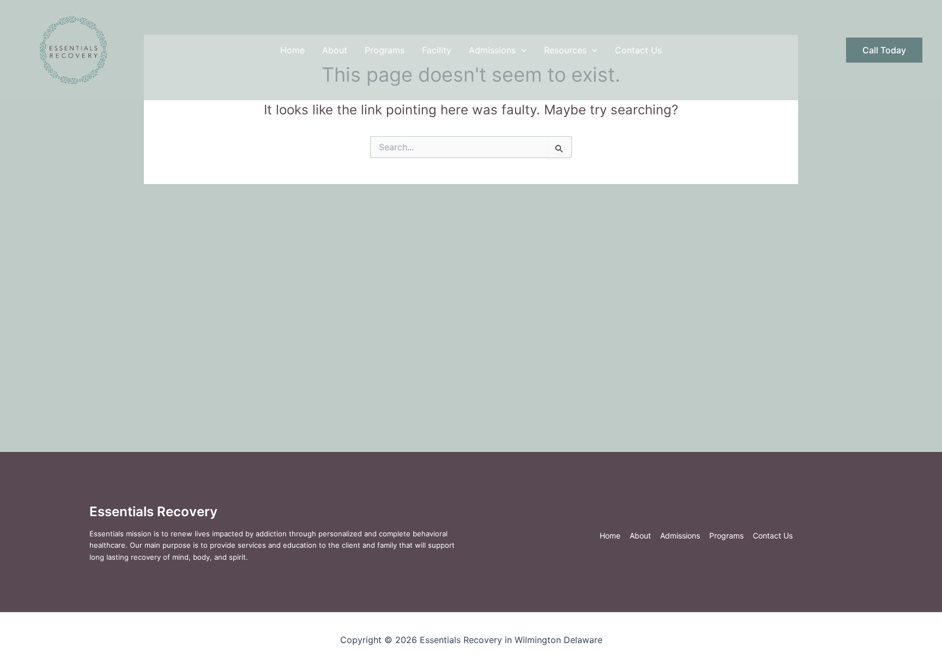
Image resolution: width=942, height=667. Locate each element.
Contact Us (638, 50)
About (334, 50)
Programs (384, 50)
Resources (565, 50)
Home (292, 50)
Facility (436, 50)
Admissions (492, 50)
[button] (521, 50)
